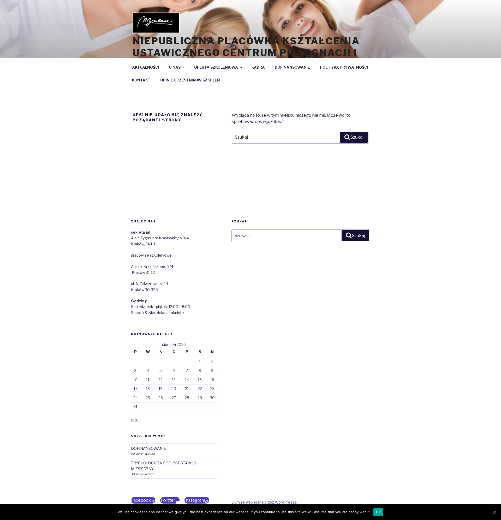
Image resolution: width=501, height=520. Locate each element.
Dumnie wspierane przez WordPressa (264, 502)
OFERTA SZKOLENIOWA (216, 67)
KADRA (258, 67)
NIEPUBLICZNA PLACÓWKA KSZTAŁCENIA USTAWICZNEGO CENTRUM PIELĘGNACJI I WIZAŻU (246, 52)
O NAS (175, 67)
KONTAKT (141, 80)
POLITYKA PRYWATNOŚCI (344, 67)
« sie (135, 419)
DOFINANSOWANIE (292, 67)
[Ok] (494, 512)
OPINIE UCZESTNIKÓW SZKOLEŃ (190, 80)
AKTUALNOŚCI (145, 67)
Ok (378, 512)
